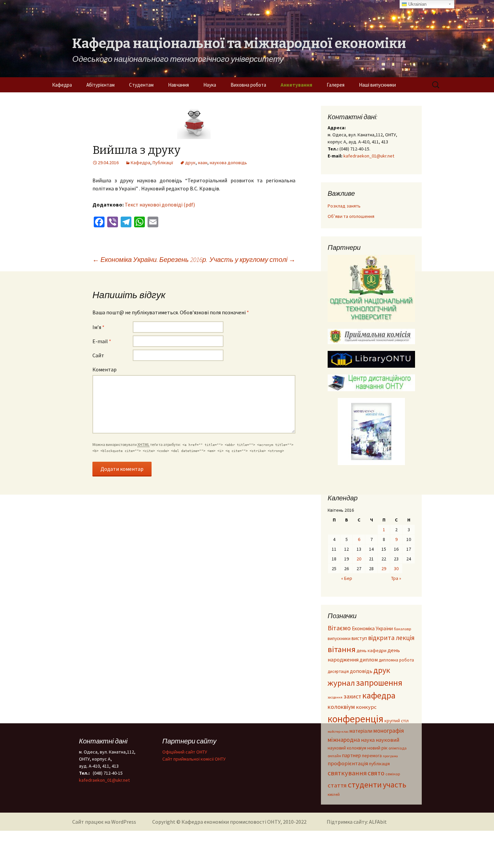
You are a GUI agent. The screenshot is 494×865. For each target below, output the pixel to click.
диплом (369, 659)
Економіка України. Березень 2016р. (149, 259)
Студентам (141, 85)
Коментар (104, 369)
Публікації (163, 163)
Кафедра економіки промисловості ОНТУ (231, 821)
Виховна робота (248, 85)
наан (202, 163)
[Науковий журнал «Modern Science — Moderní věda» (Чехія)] (371, 431)
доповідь (361, 671)
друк (190, 163)
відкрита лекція (391, 638)
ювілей (334, 794)
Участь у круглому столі (252, 259)
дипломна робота (396, 660)
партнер (351, 755)
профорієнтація (348, 763)
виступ (359, 638)
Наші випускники (377, 85)
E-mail (101, 341)
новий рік (377, 748)
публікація (379, 764)
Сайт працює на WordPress (104, 821)
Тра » (396, 578)
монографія (388, 730)
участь (394, 784)
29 (383, 568)
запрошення (379, 682)
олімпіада (397, 747)
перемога (372, 756)
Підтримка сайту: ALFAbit (357, 821)
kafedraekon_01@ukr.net (368, 156)
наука (368, 739)
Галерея (335, 85)
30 (396, 568)
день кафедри (371, 650)
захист (352, 696)
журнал (341, 683)
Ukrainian (416, 4)
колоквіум (341, 707)
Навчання (178, 85)
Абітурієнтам (100, 85)
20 (359, 559)
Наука (209, 85)
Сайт (98, 355)
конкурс (366, 707)
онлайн (334, 755)
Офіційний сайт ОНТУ (184, 752)
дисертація (338, 671)
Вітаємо (339, 628)
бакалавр (402, 628)
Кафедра (62, 85)
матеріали (360, 731)
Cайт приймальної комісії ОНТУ (193, 759)
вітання (342, 649)
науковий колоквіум (347, 747)
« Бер (346, 578)
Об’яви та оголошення (351, 216)
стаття (337, 785)
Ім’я (98, 327)
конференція (355, 719)
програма (390, 756)
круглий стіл (396, 721)
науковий (387, 739)
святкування (347, 773)
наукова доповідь (228, 163)
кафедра (379, 695)
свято (376, 773)
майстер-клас (338, 731)
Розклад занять (344, 206)
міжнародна (344, 739)
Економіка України (372, 628)
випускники (339, 638)
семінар (392, 773)
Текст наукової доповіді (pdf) (160, 204)
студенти (365, 784)
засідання (335, 697)
